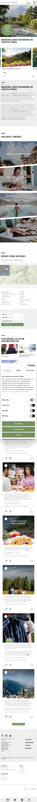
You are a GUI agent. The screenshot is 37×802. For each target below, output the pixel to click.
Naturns (3, 300)
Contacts (27, 745)
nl (32, 789)
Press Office (28, 739)
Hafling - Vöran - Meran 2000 (8, 294)
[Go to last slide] (4, 76)
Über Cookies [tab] (30, 370)
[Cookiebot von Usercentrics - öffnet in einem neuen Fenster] (27, 365)
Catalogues (21, 767)
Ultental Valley (23, 304)
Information (4, 774)
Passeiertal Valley (5, 302)
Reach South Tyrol (5, 767)
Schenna (21, 302)
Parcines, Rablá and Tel (24, 300)
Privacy (25, 757)
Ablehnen (18, 435)
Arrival (4, 314)
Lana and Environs (5, 296)
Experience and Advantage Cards (8, 769)
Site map (29, 757)
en (29, 789)
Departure (4, 317)
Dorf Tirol (21, 292)
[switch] (32, 405)
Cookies (15, 757)
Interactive (4, 766)
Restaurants (3, 777)
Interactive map (22, 771)
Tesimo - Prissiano (5, 304)
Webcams (21, 769)
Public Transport (4, 779)
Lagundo (21, 294)
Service (21, 766)
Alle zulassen (19, 423)
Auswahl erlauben (18, 429)
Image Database (29, 742)
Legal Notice (20, 757)
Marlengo (21, 296)
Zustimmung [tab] (6, 370)
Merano (3, 298)
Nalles (21, 298)
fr (35, 789)
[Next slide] (32, 76)
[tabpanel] (16, 59)
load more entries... (18, 724)
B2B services (28, 748)
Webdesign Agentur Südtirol (3, 789)
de (24, 789)
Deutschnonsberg (5, 292)
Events (2, 775)
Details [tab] (18, 370)
